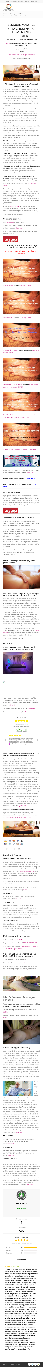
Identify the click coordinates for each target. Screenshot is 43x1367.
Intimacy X (10, 222)
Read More (19, 228)
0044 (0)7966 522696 (30, 943)
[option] (21, 741)
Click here (30, 473)
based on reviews (22, 724)
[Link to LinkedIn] (35, 1364)
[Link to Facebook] (29, 1364)
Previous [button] (5, 740)
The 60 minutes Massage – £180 (17, 318)
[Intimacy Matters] (17, 7)
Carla (8, 43)
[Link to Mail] (38, 1364)
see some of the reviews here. (21, 726)
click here (27, 963)
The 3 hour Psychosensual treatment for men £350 (19, 449)
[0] (4, 682)
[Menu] (37, 7)
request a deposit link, (27, 871)
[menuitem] (37, 7)
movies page (31, 708)
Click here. (29, 1185)
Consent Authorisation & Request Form (18, 817)
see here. (19, 899)
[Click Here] (22, 806)
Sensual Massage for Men (13, 14)
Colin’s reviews (15, 206)
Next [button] (38, 740)
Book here (18, 939)
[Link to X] (32, 1364)
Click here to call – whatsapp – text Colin (21, 55)
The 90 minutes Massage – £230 (17, 285)
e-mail (25, 890)
